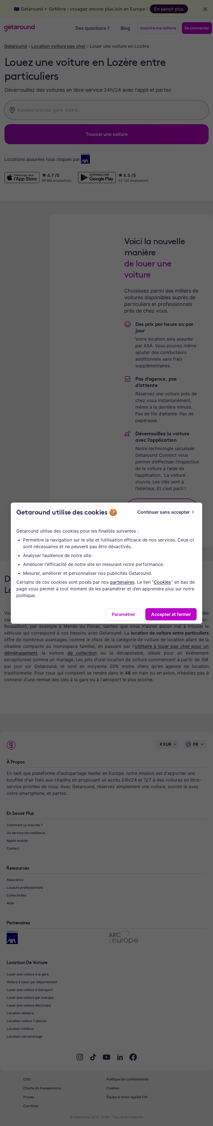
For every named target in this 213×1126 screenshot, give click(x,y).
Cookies (162, 582)
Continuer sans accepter (163, 512)
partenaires (122, 582)
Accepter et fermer (171, 614)
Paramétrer (123, 614)
